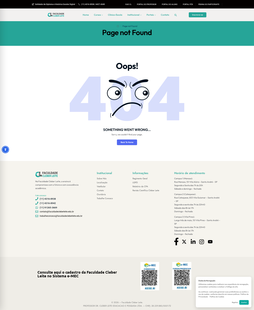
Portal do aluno (169, 4)
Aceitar (244, 302)
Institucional (133, 14)
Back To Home (127, 142)
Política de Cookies (217, 297)
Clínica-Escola (115, 14)
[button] (175, 14)
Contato (165, 14)
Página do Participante (208, 4)
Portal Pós (188, 4)
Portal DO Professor (146, 4)
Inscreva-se (197, 14)
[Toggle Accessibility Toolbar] (5, 149)
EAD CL (128, 4)
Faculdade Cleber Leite (132, 302)
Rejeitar (235, 302)
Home (86, 14)
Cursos (97, 14)
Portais (150, 14)
